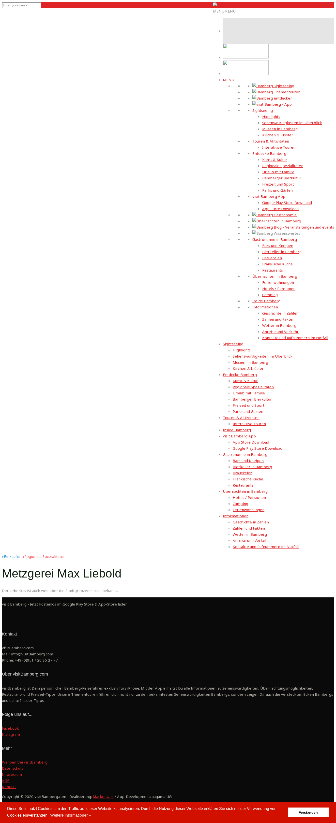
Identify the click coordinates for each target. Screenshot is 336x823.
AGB (6, 780)
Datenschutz (13, 768)
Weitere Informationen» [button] (70, 815)
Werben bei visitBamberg (24, 762)
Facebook (10, 728)
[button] (224, 11)
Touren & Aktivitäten (270, 141)
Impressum (12, 774)
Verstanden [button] (308, 812)
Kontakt (9, 786)
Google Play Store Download (287, 202)
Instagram (11, 734)
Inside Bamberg (266, 300)
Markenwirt (103, 796)
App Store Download (280, 208)
